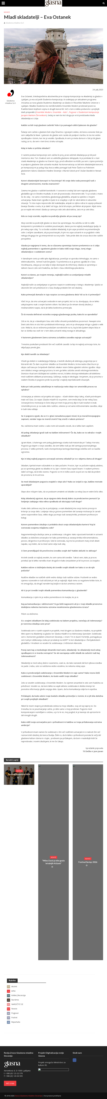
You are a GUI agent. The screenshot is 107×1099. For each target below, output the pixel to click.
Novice (7, 12)
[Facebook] (74, 1060)
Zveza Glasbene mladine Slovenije (28, 1096)
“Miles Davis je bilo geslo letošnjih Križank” (53, 862)
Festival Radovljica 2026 (19, 774)
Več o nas (10, 1083)
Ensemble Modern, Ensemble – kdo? (51, 112)
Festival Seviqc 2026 (87, 862)
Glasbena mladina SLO (15, 23)
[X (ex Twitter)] (79, 1060)
